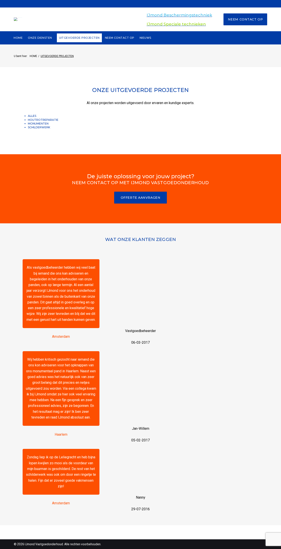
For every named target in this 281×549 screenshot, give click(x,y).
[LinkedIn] (155, 3)
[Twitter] (133, 3)
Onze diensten (40, 37)
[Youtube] (140, 3)
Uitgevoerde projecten (79, 37)
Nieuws (145, 37)
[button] (140, 198)
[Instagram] (148, 3)
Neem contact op (245, 19)
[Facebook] (125, 3)
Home (18, 37)
